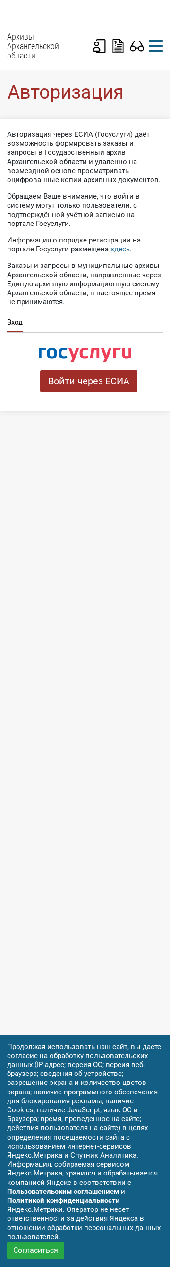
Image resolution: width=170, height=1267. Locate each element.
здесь (120, 249)
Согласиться (35, 1250)
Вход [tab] (15, 322)
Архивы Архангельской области (33, 46)
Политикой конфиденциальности (63, 1200)
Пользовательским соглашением (63, 1191)
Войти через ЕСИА (88, 381)
